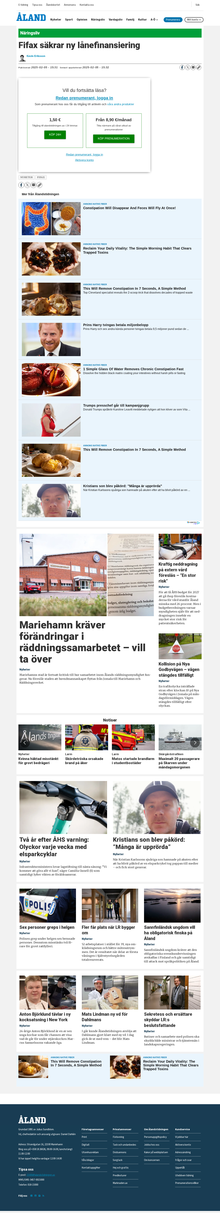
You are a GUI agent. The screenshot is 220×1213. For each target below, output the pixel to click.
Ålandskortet (53, 5)
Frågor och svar (183, 1160)
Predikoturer (119, 1175)
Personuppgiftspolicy (155, 1137)
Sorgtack (117, 1160)
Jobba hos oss (151, 1145)
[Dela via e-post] (193, 67)
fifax (41, 177)
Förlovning (118, 1137)
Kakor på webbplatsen (156, 1152)
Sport (69, 20)
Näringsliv (98, 20)
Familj (130, 20)
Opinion (82, 20)
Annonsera (70, 5)
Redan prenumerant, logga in (84, 98)
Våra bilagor (88, 1160)
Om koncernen (152, 1160)
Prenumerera (173, 20)
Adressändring (183, 1152)
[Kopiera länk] (198, 67)
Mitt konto (192, 20)
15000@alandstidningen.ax (41, 1175)
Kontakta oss (87, 5)
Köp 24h (55, 134)
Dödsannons (119, 1152)
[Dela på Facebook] (182, 67)
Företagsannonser (93, 1129)
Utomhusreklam (90, 1152)
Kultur (142, 20)
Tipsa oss (37, 5)
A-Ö (153, 20)
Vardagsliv (116, 20)
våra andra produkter (120, 104)
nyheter (26, 177)
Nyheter (55, 20)
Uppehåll (180, 1168)
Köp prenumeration (114, 138)
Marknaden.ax (120, 1183)
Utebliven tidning (184, 1175)
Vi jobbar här (181, 1137)
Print (84, 1137)
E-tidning (23, 5)
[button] (25, 743)
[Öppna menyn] (198, 4)
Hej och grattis (121, 1168)
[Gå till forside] (31, 16)
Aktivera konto (84, 160)
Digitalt (86, 1145)
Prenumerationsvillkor (187, 1183)
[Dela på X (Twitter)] (187, 67)
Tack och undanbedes (124, 1145)
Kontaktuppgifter (91, 1168)
